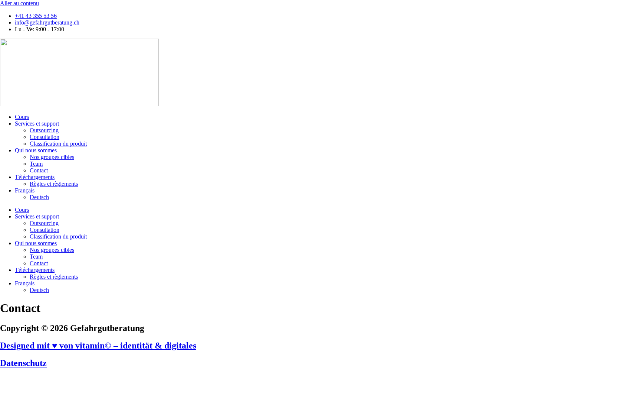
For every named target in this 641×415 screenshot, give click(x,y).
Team (36, 164)
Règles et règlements (54, 184)
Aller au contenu (19, 3)
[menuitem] (24, 190)
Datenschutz (23, 363)
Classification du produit (58, 143)
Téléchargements (35, 177)
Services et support (37, 123)
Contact (39, 170)
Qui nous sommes (36, 150)
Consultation (44, 137)
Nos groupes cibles (52, 157)
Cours (22, 117)
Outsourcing (44, 130)
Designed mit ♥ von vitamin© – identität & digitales (98, 345)
